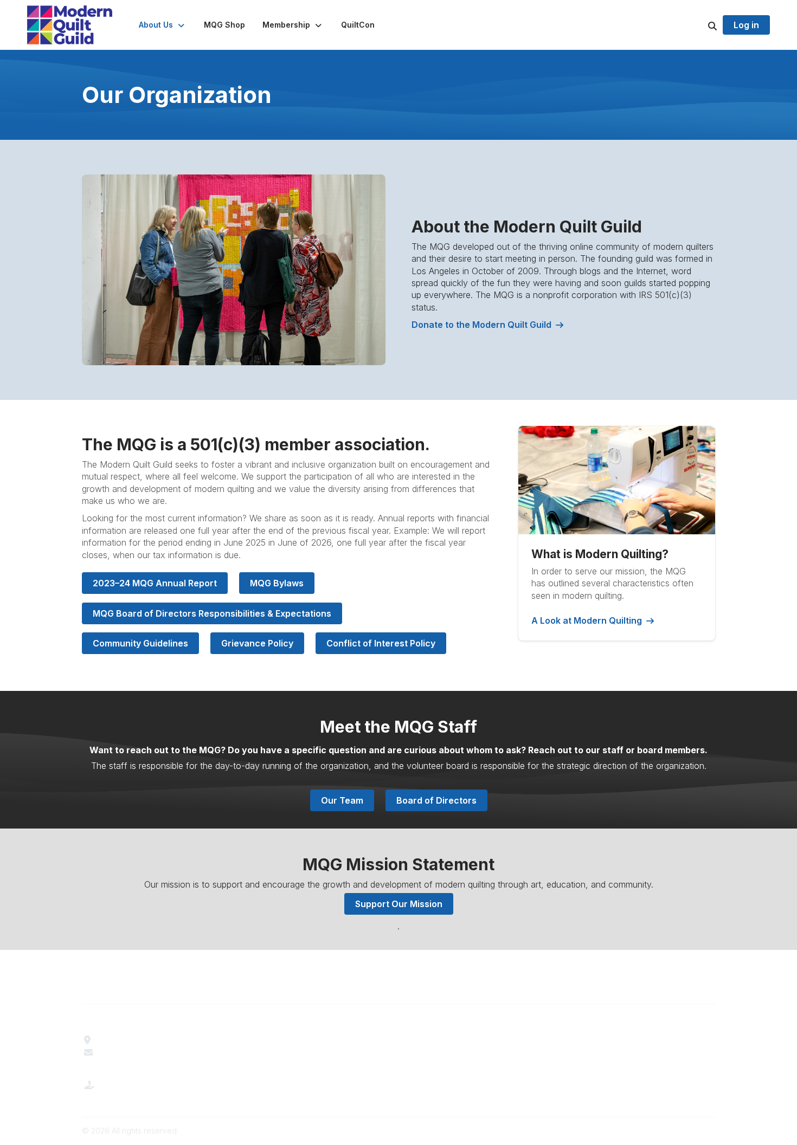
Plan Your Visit (433, 1039)
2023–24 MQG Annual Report (155, 583)
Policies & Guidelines (445, 1052)
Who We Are (269, 1039)
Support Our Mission (398, 903)
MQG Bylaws (277, 583)
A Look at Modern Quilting (586, 620)
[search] (698, 25)
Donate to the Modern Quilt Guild (481, 324)
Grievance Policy (257, 643)
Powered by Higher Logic (669, 1130)
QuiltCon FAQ (431, 1064)
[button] (162, 25)
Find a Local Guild (133, 1039)
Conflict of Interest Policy (380, 643)
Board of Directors (436, 800)
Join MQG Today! (279, 1064)
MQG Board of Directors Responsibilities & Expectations (212, 613)
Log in (746, 25)
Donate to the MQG (137, 1093)
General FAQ (269, 1076)
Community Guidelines (140, 643)
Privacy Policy (593, 1064)
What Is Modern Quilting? (294, 1052)
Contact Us (120, 1052)
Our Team (342, 800)
